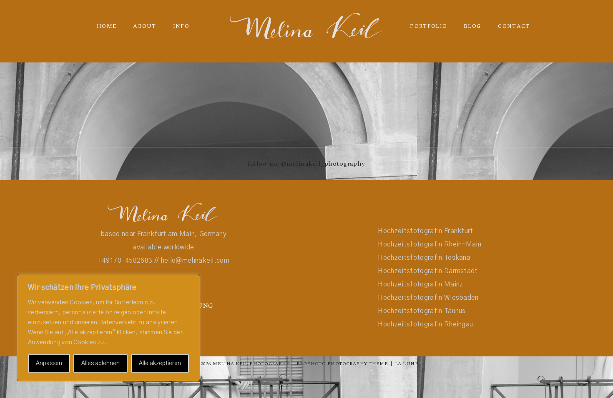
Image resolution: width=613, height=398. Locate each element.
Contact (514, 26)
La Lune (406, 363)
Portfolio (428, 26)
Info (181, 26)
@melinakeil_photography (323, 164)
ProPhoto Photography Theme (342, 363)
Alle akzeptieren (160, 363)
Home (106, 26)
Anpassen (49, 363)
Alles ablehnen (100, 363)
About (144, 26)
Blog (472, 26)
